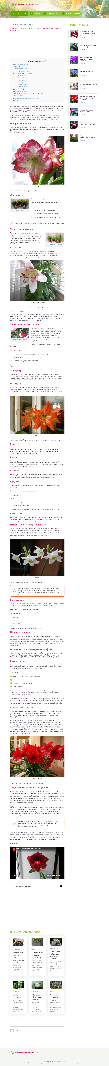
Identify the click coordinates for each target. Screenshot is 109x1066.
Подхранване (22, 86)
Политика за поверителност (62, 1052)
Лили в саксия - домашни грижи (20, 210)
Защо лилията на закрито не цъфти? (26, 98)
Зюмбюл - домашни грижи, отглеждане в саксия (88, 84)
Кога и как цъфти (20, 89)
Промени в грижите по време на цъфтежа (28, 93)
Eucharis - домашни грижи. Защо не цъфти (88, 46)
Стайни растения (22, 13)
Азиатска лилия (23, 71)
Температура (22, 75)
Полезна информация (73, 13)
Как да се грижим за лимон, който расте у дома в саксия (18, 954)
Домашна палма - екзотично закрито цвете (56, 995)
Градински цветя (53, 13)
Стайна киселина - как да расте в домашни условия (88, 123)
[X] (61, 886)
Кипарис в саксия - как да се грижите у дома (55, 245)
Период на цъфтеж (20, 91)
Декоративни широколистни (16, 948)
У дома (14, 24)
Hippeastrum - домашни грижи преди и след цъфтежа (87, 97)
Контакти (85, 1052)
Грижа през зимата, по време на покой (31, 88)
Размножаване (19, 95)
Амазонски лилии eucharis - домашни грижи (18, 995)
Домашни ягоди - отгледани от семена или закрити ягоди (20, 340)
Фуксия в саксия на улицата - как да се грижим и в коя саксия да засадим (55, 954)
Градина (37, 13)
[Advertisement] (54, 45)
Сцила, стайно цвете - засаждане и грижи (87, 72)
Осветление (22, 77)
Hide (43, 61)
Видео (16, 100)
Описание (17, 66)
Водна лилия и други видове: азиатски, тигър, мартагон (37, 996)
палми (51, 991)
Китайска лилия (23, 70)
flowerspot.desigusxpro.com (26, 4)
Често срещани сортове (22, 68)
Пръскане (21, 80)
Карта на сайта (76, 1052)
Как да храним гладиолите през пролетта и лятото (88, 136)
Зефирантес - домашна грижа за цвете (87, 110)
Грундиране (22, 84)
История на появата (21, 64)
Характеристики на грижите (23, 73)
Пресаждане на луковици (26, 97)
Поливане (21, 79)
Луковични (30, 24)
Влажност (21, 82)
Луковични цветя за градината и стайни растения (86, 58)
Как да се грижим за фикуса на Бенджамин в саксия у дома (37, 954)
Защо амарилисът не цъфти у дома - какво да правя (87, 33)
